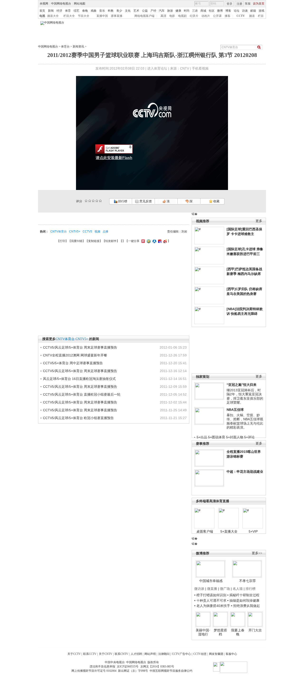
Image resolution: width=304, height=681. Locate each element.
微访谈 (199, 589)
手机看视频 (200, 68)
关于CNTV (105, 654)
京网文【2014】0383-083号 (157, 666)
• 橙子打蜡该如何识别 (210, 595)
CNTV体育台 (58, 231)
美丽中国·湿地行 (203, 632)
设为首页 (258, 3)
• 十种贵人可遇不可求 (210, 600)
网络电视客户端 (144, 16)
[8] (97, 200)
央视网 (44, 3)
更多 (259, 221)
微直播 (212, 589)
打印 (62, 241)
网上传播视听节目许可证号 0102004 (93, 670)
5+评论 (249, 437)
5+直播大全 (229, 531)
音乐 (102, 10)
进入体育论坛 (157, 68)
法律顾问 (164, 654)
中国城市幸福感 (211, 581)
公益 (145, 10)
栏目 (261, 16)
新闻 (51, 10)
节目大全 (83, 16)
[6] (93, 200)
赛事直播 (116, 16)
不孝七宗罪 (247, 581)
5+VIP (253, 531)
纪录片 (194, 16)
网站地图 (79, 3)
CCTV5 (87, 231)
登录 (229, 3)
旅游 (170, 10)
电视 (42, 16)
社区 (211, 10)
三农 (195, 10)
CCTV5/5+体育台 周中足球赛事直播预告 (73, 363)
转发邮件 (111, 241)
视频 (97, 231)
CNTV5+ (74, 231)
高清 (163, 16)
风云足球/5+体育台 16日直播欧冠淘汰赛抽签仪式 (79, 379)
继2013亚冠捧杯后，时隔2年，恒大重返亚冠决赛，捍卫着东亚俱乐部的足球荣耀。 (245, 396)
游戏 (261, 10)
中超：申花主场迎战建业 (245, 471)
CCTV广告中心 (181, 654)
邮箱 (253, 10)
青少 (119, 10)
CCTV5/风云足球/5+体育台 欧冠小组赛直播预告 (78, 418)
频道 (252, 16)
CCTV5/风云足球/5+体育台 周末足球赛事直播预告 (80, 347)
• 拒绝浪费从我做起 (245, 606)
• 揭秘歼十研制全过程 (243, 595)
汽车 (162, 10)
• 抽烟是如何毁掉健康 (243, 600)
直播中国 (102, 16)
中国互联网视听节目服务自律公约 (171, 670)
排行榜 (122, 201)
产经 (153, 10)
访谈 (245, 10)
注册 (239, 3)
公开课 (217, 16)
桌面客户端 (204, 531)
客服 (248, 3)
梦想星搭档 (220, 632)
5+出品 (202, 437)
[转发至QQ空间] (148, 241)
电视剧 (182, 16)
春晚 (85, 10)
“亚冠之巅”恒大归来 (241, 385)
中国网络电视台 (61, 3)
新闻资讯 (78, 46)
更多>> (257, 553)
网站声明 (150, 654)
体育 (68, 10)
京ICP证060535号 (127, 666)
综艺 (76, 10)
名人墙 (238, 589)
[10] (100, 200)
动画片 (205, 16)
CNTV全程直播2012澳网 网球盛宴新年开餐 (75, 355)
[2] (86, 200)
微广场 (225, 589)
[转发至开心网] (142, 241)
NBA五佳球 (235, 409)
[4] (89, 200)
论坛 (236, 10)
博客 (228, 10)
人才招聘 (136, 654)
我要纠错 (76, 241)
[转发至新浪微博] (164, 241)
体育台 (65, 46)
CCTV (241, 16)
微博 (220, 10)
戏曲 (93, 10)
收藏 (216, 201)
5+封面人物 (234, 437)
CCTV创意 (200, 654)
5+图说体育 (216, 437)
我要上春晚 (237, 632)
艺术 (136, 10)
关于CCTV (74, 654)
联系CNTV (121, 654)
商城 (203, 10)
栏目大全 (69, 16)
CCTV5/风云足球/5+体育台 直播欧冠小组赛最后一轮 (81, 394)
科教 (111, 10)
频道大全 (53, 16)
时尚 (187, 10)
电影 (172, 16)
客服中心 (231, 654)
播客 (227, 16)
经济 (59, 10)
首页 (42, 10)
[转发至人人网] (153, 241)
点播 (105, 231)
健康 (178, 10)
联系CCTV (89, 654)
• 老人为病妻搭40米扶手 (212, 606)
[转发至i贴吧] (159, 241)
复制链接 (94, 241)
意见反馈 (145, 201)
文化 (128, 10)
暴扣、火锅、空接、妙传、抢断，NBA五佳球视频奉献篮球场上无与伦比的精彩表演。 (245, 421)
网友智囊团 (216, 654)
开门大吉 (255, 630)
